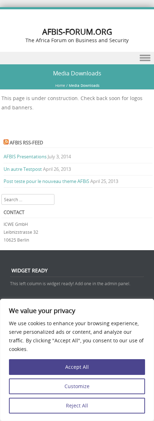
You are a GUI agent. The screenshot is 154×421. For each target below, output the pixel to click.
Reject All (77, 405)
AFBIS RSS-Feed (26, 142)
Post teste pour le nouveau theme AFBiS (46, 181)
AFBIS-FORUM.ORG (77, 31)
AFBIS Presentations (25, 156)
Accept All (77, 366)
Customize (77, 386)
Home (60, 85)
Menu (77, 58)
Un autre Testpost (23, 169)
